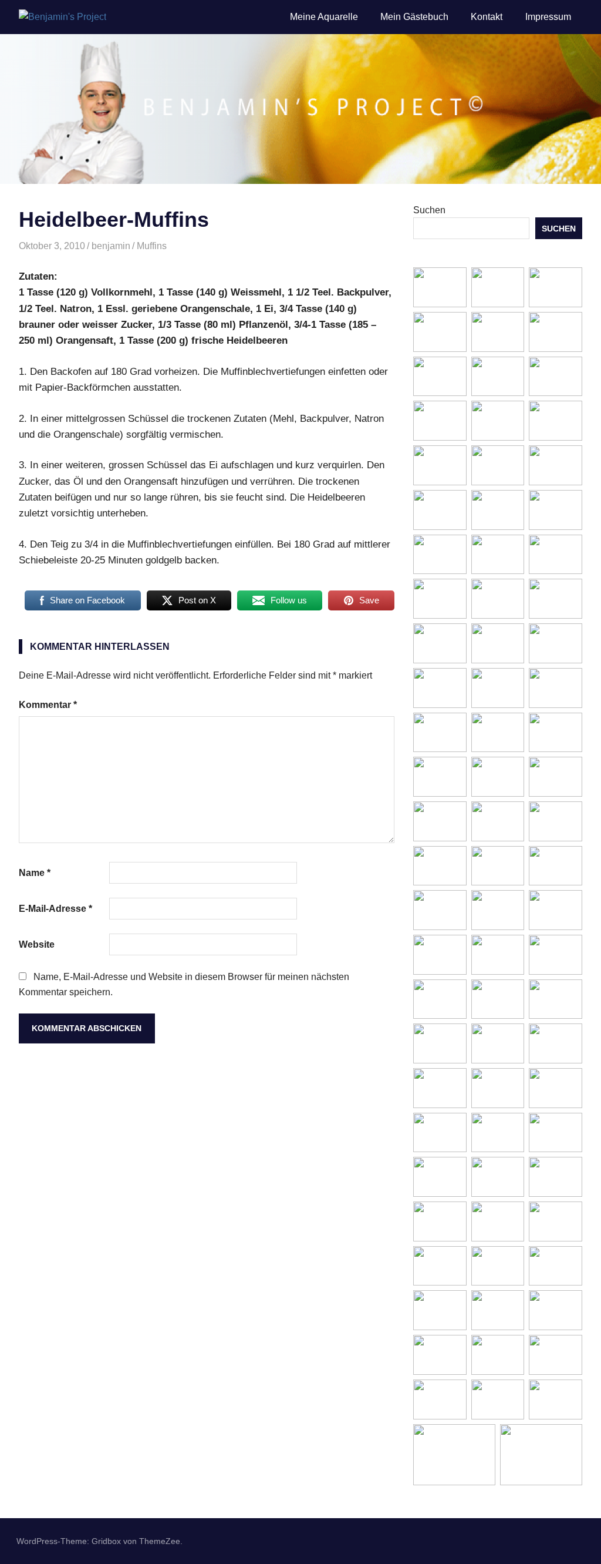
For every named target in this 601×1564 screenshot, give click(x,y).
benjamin (111, 246)
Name (34, 873)
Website (37, 944)
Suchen (429, 210)
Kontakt (486, 17)
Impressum (548, 17)
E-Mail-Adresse (55, 909)
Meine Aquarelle (324, 17)
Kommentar (48, 705)
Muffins (152, 246)
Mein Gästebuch (414, 17)
